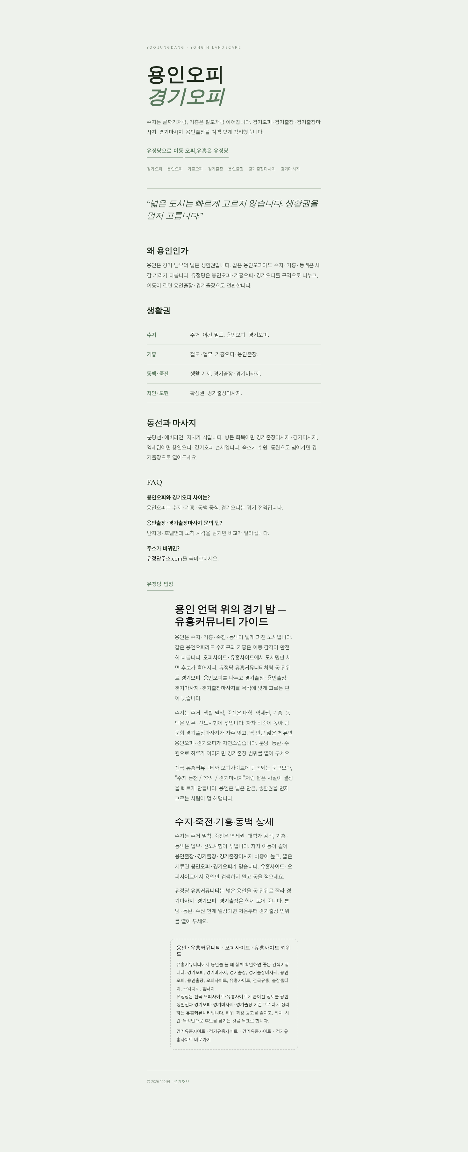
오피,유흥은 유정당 (207, 150)
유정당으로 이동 (165, 150)
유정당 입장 (160, 584)
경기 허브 (181, 1081)
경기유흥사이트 (190, 1031)
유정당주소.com (164, 558)
